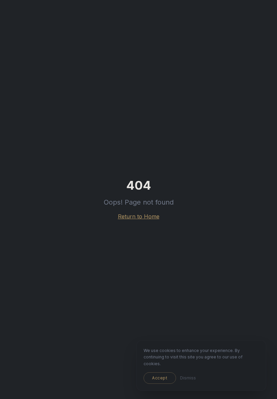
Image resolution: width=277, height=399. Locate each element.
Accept (160, 377)
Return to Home (138, 216)
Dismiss (188, 377)
